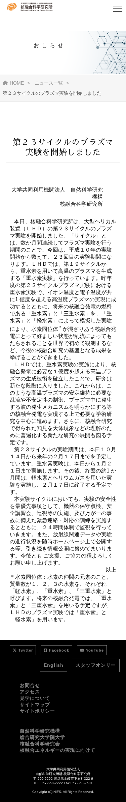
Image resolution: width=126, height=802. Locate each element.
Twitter (25, 650)
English (54, 665)
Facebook (59, 650)
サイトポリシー (37, 711)
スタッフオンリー (96, 665)
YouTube (95, 650)
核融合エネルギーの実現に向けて (57, 750)
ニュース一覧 (49, 83)
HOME (17, 83)
